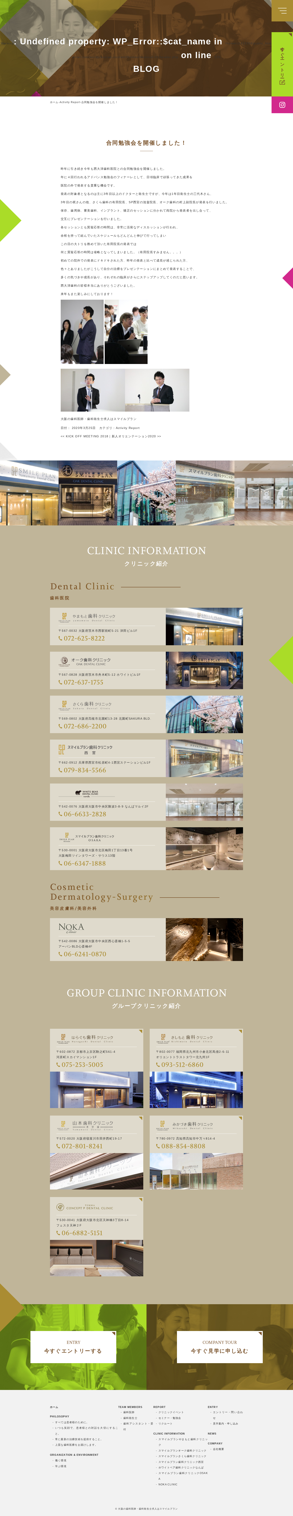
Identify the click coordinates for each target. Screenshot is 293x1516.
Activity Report (128, 428)
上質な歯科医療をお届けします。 (76, 1444)
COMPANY (215, 1443)
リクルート (166, 1423)
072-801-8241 (82, 1146)
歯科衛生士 (130, 1418)
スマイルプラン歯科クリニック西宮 (181, 1461)
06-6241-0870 (85, 954)
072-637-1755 (83, 682)
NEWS (212, 1433)
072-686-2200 (85, 726)
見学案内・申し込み (226, 1423)
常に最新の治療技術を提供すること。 (79, 1439)
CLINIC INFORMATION (169, 1433)
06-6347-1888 (85, 863)
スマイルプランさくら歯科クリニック (183, 1456)
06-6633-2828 (85, 814)
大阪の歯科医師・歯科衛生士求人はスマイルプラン (99, 419)
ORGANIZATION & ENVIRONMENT (74, 1454)
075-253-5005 (82, 1064)
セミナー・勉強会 (170, 1418)
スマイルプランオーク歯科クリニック (183, 1450)
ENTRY (213, 1407)
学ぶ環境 (60, 1466)
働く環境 (60, 1460)
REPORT (159, 1407)
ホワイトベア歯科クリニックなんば (181, 1467)
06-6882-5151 (82, 1233)
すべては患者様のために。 (72, 1422)
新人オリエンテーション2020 (136, 436)
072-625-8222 (84, 638)
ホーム (54, 1407)
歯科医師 (129, 1412)
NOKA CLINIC (168, 1484)
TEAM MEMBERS (130, 1407)
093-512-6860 (182, 1064)
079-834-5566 (85, 770)
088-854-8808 (183, 1146)
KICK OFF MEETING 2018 (84, 436)
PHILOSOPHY (59, 1416)
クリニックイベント (171, 1412)
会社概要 (218, 1449)
